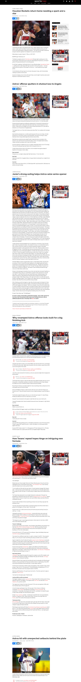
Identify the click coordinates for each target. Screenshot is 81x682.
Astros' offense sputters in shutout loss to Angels (36, 84)
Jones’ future (20, 572)
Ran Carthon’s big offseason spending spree (37, 607)
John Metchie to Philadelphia (43, 549)
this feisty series (29, 59)
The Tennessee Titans (37, 484)
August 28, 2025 (31, 361)
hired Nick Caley (15, 533)
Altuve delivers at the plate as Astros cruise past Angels (62, 40)
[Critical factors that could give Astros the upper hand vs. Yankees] (54, 27)
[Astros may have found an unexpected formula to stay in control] (54, 34)
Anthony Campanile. (39, 589)
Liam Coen (36, 580)
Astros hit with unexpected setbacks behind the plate (39, 638)
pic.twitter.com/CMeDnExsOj (26, 376)
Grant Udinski (20, 589)
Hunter (13, 597)
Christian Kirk (25, 546)
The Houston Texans (16, 476)
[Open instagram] (72, 1)
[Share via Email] (18, 89)
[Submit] (75, 1)
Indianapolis (15, 555)
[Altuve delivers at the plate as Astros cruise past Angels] (54, 41)
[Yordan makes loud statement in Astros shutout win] (31, 660)
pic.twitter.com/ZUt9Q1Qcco (35, 369)
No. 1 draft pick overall (24, 516)
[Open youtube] (69, 1)
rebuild (31, 608)
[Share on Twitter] (16, 18)
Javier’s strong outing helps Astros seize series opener (39, 174)
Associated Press (15, 15)
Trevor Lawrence (19, 594)
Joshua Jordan (67, 29)
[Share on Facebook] (13, 18)
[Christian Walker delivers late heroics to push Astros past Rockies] (31, 342)
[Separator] (18, 18)
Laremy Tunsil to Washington (38, 540)
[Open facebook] (63, 1)
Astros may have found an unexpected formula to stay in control (63, 33)
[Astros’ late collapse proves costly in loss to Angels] (31, 105)
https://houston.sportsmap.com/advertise (21, 308)
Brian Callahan (15, 601)
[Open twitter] (66, 1)
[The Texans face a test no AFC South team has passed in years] (31, 463)
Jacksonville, (28, 579)
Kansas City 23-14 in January (40, 496)
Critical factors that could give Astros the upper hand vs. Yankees (63, 26)
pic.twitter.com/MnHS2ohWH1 (30, 679)
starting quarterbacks (26, 513)
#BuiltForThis (26, 369)
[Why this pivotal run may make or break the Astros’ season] (31, 196)
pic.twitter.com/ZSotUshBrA (28, 359)
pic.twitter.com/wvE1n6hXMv (25, 413)
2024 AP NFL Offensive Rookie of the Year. (25, 527)
